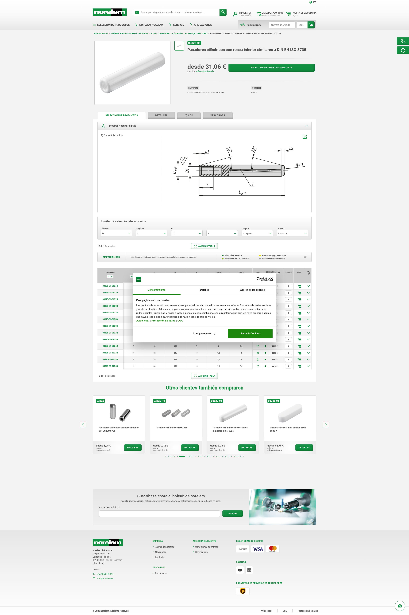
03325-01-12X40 (110, 366)
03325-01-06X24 (110, 299)
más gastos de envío (205, 71)
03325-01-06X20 (110, 292)
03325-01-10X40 (110, 359)
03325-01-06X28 (110, 306)
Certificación (201, 552)
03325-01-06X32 (110, 312)
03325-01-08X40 (110, 339)
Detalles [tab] (204, 289)
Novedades (160, 552)
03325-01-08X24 (110, 326)
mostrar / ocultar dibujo (122, 125)
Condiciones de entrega (206, 547)
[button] (167, 456)
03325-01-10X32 (110, 352)
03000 (154, 33)
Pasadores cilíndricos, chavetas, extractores (184, 33)
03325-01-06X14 (110, 286)
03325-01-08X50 (110, 346)
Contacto (159, 557)
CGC (180, 320)
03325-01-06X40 (110, 319)
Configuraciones (202, 333)
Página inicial (101, 34)
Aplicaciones (203, 24)
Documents (160, 573)
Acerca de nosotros (164, 547)
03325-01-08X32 (110, 332)
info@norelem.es (104, 578)
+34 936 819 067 (104, 574)
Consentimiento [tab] (157, 289)
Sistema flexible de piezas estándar (130, 33)
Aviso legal (142, 320)
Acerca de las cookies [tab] (252, 289)
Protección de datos (163, 320)
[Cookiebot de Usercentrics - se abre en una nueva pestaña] (259, 279)
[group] (139, 424)
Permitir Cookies (250, 333)
